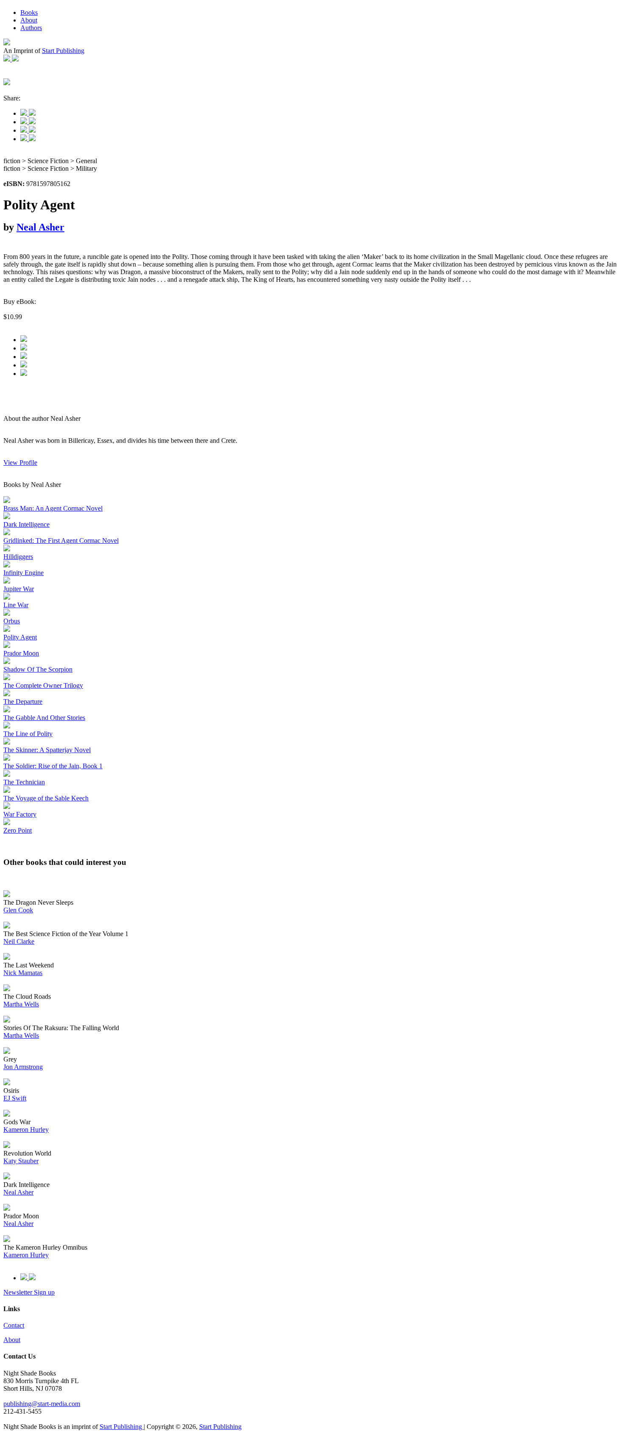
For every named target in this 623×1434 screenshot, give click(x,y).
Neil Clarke (18, 941)
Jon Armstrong (23, 1066)
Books (29, 12)
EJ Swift (14, 1098)
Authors (31, 27)
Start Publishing (63, 50)
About (28, 20)
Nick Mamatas (22, 972)
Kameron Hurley (26, 1129)
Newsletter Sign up (29, 1292)
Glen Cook (18, 910)
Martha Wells (21, 1004)
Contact (13, 1325)
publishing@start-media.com (41, 1403)
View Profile (20, 462)
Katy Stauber (21, 1160)
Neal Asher (40, 227)
